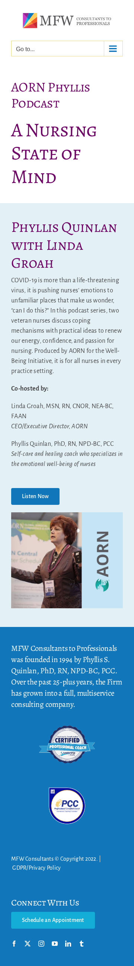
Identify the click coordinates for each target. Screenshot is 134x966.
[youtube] (55, 944)
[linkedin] (68, 944)
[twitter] (28, 944)
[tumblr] (81, 944)
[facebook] (14, 944)
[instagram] (41, 944)
